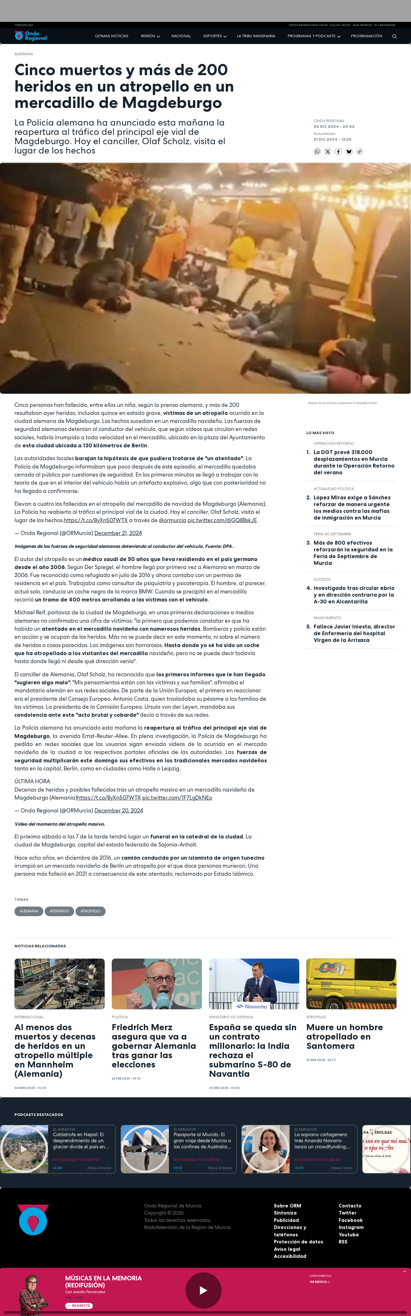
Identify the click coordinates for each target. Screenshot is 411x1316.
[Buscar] (392, 36)
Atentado (59, 911)
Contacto (350, 1206)
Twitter (347, 1213)
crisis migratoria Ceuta (308, 25)
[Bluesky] (349, 151)
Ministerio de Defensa (231, 1017)
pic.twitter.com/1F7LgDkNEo (177, 797)
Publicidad (286, 1220)
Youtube (349, 1235)
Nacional (181, 36)
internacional (29, 1017)
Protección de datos (298, 1242)
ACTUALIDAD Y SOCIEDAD (76, 1159)
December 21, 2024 (118, 533)
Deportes (212, 36)
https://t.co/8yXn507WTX (96, 520)
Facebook (351, 1220)
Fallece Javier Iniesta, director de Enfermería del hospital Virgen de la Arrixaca (354, 633)
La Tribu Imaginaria (256, 36)
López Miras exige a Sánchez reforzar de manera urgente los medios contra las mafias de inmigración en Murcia (352, 507)
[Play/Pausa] (204, 1290)
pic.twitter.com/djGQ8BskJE (222, 520)
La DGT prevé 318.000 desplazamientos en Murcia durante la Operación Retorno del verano (354, 462)
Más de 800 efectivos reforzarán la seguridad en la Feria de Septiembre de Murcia (353, 553)
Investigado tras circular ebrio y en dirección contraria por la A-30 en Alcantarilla (354, 595)
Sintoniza (285, 1213)
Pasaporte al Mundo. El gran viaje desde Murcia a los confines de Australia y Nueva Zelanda (202, 1141)
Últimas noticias (111, 36)
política (120, 1017)
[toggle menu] (159, 35)
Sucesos (322, 579)
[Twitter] (328, 151)
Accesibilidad (290, 1256)
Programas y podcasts (312, 36)
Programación (366, 36)
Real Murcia (362, 25)
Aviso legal (287, 1249)
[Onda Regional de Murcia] (30, 36)
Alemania (23, 54)
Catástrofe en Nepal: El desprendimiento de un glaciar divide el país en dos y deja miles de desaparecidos (79, 1141)
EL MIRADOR (64, 1129)
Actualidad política (334, 488)
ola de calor (340, 25)
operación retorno (334, 443)
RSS (343, 1242)
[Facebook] (339, 151)
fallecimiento (327, 617)
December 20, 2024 (118, 810)
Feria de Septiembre (332, 534)
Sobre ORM (287, 1206)
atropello (91, 911)
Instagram (351, 1227)
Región (148, 36)
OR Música (319, 1282)
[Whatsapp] (317, 151)
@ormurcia (172, 520)
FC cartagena (384, 25)
